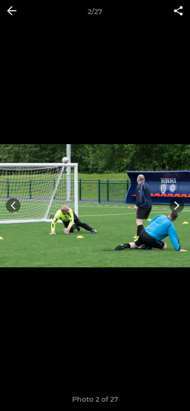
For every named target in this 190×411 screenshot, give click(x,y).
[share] (178, 12)
